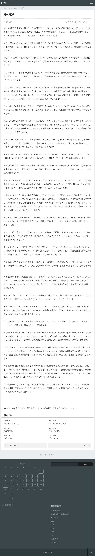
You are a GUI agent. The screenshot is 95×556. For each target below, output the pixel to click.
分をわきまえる (56, 510)
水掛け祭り (54, 539)
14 (35, 480)
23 (5, 489)
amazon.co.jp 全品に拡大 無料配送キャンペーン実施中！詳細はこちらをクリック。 (39, 408)
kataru (87, 22)
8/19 (52, 528)
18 (17, 485)
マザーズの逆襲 (54, 431)
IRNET (5, 3)
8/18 (52, 531)
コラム (79, 22)
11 (17, 480)
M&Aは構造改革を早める (57, 423)
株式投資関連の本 (7, 505)
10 (11, 480)
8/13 (85, 445)
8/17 (52, 535)
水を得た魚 (54, 517)
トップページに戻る (48, 455)
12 (23, 480)
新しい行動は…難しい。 (12, 423)
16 (5, 485)
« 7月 (11, 498)
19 (23, 485)
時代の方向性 (8, 431)
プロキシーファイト (56, 438)
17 (11, 485)
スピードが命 (8, 438)
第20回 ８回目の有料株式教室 (60, 514)
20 (29, 485)
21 (35, 485)
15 (41, 480)
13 (29, 480)
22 (41, 485)
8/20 (52, 524)
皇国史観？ (54, 542)
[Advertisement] (33, 401)
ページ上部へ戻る (91, 552)
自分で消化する (13, 445)
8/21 (52, 521)
